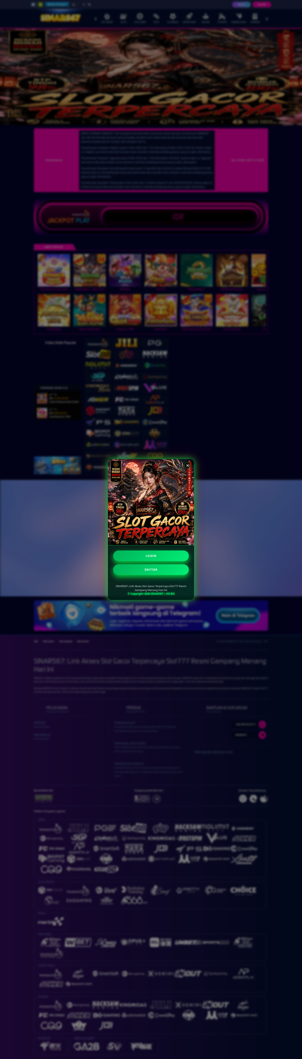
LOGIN (151, 556)
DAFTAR (151, 569)
